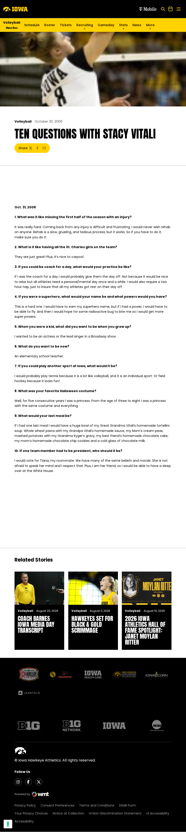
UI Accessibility (157, 813)
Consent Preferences (57, 805)
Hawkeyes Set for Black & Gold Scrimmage (92, 624)
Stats (123, 25)
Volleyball (23, 121)
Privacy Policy (25, 805)
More (150, 25)
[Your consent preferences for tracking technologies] (8, 824)
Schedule (31, 25)
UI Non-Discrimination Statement (115, 813)
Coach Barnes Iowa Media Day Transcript (36, 624)
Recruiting (84, 25)
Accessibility (24, 821)
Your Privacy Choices (31, 813)
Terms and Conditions (96, 805)
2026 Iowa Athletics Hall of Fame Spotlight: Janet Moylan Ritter (145, 630)
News (136, 25)
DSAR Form (127, 805)
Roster (49, 25)
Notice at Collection (68, 813)
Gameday (106, 25)
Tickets (66, 26)
